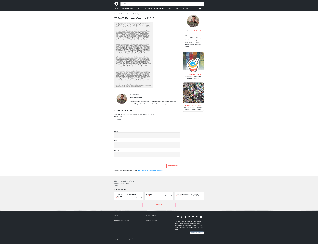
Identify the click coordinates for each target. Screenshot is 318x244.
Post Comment (173, 166)
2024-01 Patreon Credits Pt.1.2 (134, 18)
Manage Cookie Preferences (197, 232)
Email (116, 141)
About (116, 215)
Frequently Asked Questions (121, 220)
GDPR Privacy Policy (151, 215)
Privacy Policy (193, 227)
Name (116, 131)
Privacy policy (149, 218)
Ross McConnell (196, 31)
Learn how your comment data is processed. (150, 170)
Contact (116, 218)
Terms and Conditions (151, 220)
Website (116, 150)
